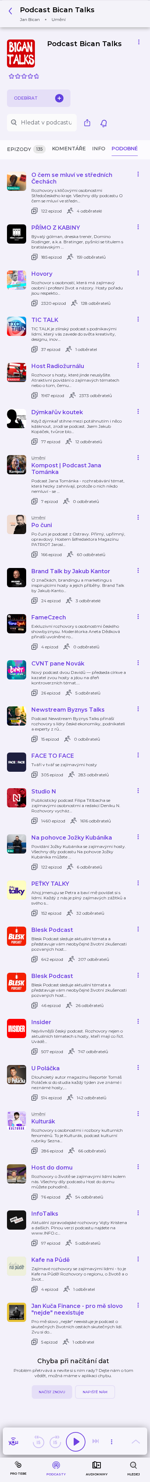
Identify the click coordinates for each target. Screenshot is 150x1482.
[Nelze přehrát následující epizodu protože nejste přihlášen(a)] (96, 1441)
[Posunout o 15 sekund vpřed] (55, 1441)
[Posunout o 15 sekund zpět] (38, 1441)
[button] (53, 13)
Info (98, 148)
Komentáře (69, 148)
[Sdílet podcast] (89, 123)
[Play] (75, 1442)
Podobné (125, 148)
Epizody (25, 149)
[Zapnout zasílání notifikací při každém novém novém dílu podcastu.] (103, 123)
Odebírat (26, 98)
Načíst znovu (52, 1392)
